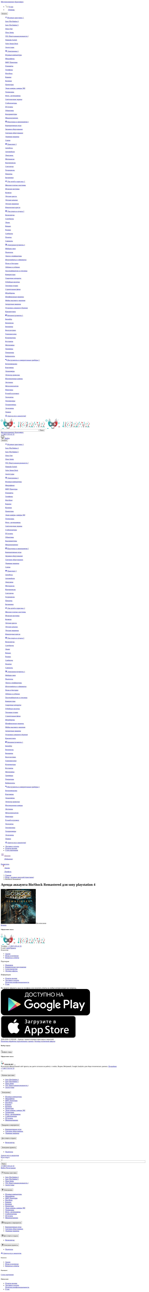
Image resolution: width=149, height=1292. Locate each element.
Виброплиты (10, 356)
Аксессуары (9, 47)
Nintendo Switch (11, 40)
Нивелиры (9, 390)
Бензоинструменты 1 (15, 315)
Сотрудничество (11, 969)
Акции (7, 954)
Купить (3, 925)
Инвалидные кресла (12, 207)
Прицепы (8, 174)
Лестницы (9, 382)
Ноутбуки (8, 73)
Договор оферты (11, 971)
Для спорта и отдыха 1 (15, 211)
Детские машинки (12, 204)
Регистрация (10, 1168)
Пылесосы (9, 252)
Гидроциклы (10, 170)
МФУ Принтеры (11, 62)
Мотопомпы (9, 345)
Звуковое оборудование (14, 129)
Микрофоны (10, 59)
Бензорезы (9, 327)
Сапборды (9, 234)
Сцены (7, 140)
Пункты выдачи (11, 848)
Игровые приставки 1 (15, 18)
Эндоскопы (9, 408)
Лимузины (9, 155)
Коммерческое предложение (15, 967)
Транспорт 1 (12, 144)
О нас (7, 984)
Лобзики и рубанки (12, 267)
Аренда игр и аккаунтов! (16, 416)
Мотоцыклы (9, 159)
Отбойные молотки (12, 282)
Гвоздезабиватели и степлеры (16, 271)
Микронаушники (11, 118)
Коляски (8, 193)
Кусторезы (9, 341)
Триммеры (9, 349)
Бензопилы (9, 323)
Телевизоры (9, 92)
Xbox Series (9, 32)
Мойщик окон (10, 249)
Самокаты (9, 241)
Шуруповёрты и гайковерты (15, 260)
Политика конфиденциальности (17, 982)
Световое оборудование (14, 133)
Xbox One (9, 29)
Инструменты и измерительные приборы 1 (23, 360)
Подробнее (112, 1066)
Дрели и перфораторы (13, 256)
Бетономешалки (11, 364)
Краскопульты (10, 311)
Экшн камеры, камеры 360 (15, 88)
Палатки (8, 237)
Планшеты (9, 66)
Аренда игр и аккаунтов (12, 1253)
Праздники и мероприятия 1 (18, 122)
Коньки (8, 226)
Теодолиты (9, 397)
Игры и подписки (12, 956)
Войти (3, 1168)
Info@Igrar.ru (11, 948)
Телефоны (9, 70)
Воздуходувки (10, 330)
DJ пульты (9, 107)
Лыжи (7, 222)
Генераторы (9, 352)
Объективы (9, 110)
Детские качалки (11, 200)
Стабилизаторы (11, 103)
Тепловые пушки (11, 286)
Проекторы (9, 85)
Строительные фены (13, 289)
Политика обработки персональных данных (17, 1041)
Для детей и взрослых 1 (16, 181)
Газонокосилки (10, 334)
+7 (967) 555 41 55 (14, 946)
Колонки (8, 81)
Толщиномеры (10, 405)
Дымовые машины (12, 137)
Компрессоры (10, 274)
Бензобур (8, 319)
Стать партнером (11, 850)
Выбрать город (7, 1052)
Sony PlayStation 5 (11, 25)
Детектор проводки (12, 375)
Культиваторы (10, 338)
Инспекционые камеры (14, 379)
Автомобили (10, 152)
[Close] (2, 934)
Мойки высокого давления (15, 300)
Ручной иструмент (12, 393)
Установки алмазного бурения (16, 308)
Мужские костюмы (12, 189)
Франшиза (9, 965)
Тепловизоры (10, 401)
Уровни (8, 412)
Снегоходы (9, 166)
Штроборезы (10, 293)
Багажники (9, 178)
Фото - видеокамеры (13, 96)
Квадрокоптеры (11, 114)
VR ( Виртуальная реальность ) (16, 36)
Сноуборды (9, 219)
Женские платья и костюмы (15, 185)
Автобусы (9, 148)
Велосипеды (10, 215)
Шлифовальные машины (14, 297)
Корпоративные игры (13, 125)
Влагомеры (9, 367)
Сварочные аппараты (13, 278)
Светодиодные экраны (13, 99)
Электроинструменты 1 (16, 245)
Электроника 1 (13, 51)
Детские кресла (11, 196)
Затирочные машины (13, 304)
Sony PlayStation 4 (11, 21)
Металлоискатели (11, 386)
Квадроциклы (10, 163)
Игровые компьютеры (13, 55)
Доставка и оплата (12, 846)
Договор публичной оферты (44, 1041)
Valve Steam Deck (11, 44)
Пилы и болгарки (11, 263)
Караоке (8, 77)
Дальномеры (10, 371)
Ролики (8, 230)
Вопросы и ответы (12, 958)
